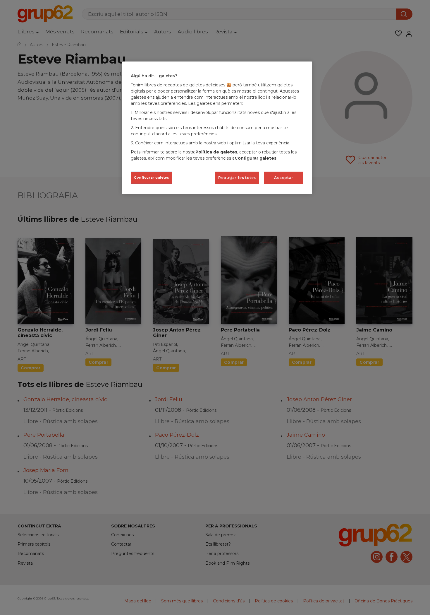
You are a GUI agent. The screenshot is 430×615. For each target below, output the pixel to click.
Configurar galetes (151, 177)
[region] (217, 128)
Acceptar (283, 177)
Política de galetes (216, 152)
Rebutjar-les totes (237, 177)
